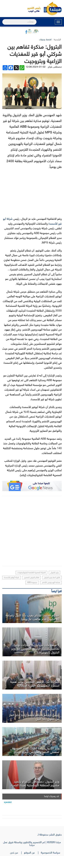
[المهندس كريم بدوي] (32, 774)
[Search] (3, 19)
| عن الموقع (32, 852)
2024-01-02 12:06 (36, 67)
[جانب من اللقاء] (32, 675)
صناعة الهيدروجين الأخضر (51, 582)
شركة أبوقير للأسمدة (11, 577)
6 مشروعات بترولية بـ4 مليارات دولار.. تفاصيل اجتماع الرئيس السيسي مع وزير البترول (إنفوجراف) (35, 648)
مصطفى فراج (55, 67)
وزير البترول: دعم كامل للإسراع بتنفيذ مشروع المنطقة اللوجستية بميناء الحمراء (35, 783)
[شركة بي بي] (32, 608)
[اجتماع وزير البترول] (32, 741)
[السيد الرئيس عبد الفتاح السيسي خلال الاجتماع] (32, 641)
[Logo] (32, 9)
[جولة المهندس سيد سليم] (32, 708)
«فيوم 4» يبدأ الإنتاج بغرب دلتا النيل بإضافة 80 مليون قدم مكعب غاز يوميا (32, 617)
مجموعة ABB (32, 582)
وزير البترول (54, 572)
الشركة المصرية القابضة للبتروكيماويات (31, 572)
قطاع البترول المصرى (31, 577)
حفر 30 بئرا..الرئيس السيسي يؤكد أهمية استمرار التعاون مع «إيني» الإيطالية (34, 684)
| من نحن (17, 852)
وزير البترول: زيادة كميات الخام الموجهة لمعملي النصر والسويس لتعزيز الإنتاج (35, 750)
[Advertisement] (32, 531)
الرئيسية (57, 39)
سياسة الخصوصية (51, 852)
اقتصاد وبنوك (45, 39)
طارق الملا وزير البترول (52, 577)
